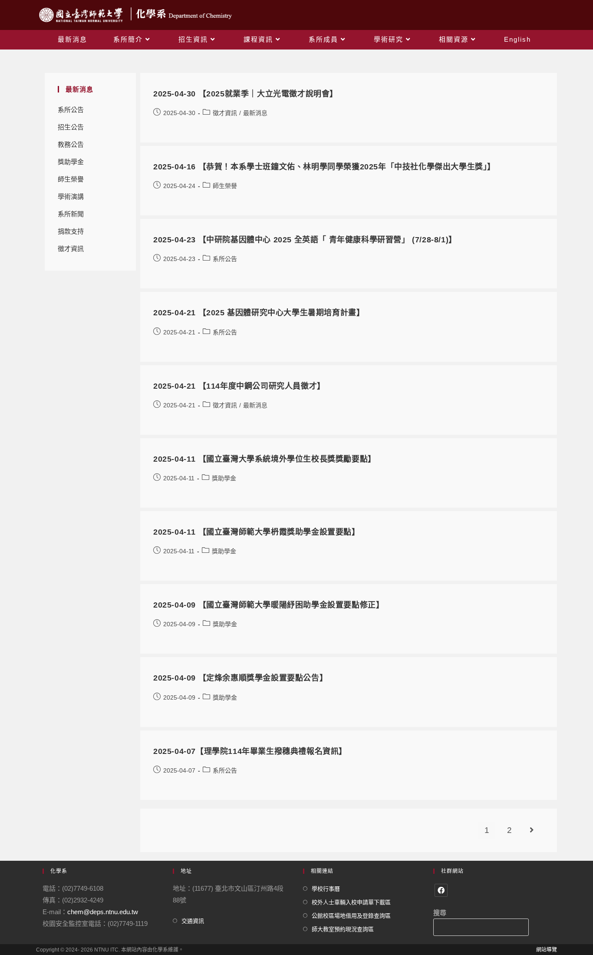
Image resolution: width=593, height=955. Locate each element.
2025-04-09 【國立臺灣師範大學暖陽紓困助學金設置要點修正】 (268, 605)
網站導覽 (546, 950)
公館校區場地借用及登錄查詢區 (351, 915)
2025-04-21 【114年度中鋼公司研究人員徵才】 (239, 386)
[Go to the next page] (531, 830)
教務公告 (71, 144)
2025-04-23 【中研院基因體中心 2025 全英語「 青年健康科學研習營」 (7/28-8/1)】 (305, 239)
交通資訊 (192, 921)
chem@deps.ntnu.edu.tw (102, 911)
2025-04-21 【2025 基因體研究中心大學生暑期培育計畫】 (258, 312)
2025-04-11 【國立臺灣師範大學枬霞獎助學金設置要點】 (256, 532)
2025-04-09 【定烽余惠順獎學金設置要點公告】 (240, 678)
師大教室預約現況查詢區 (343, 929)
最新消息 (255, 112)
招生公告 (71, 127)
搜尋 (439, 912)
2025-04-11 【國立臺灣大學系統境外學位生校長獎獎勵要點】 (264, 459)
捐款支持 (71, 231)
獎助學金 (71, 161)
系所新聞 (71, 214)
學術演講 (71, 196)
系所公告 (71, 109)
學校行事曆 (326, 889)
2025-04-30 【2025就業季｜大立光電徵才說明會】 (245, 93)
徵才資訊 (71, 248)
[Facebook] (441, 890)
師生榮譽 (71, 179)
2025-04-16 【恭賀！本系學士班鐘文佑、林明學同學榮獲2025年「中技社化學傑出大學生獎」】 (324, 166)
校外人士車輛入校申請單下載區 (351, 902)
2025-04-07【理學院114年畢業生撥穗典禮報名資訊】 (250, 751)
